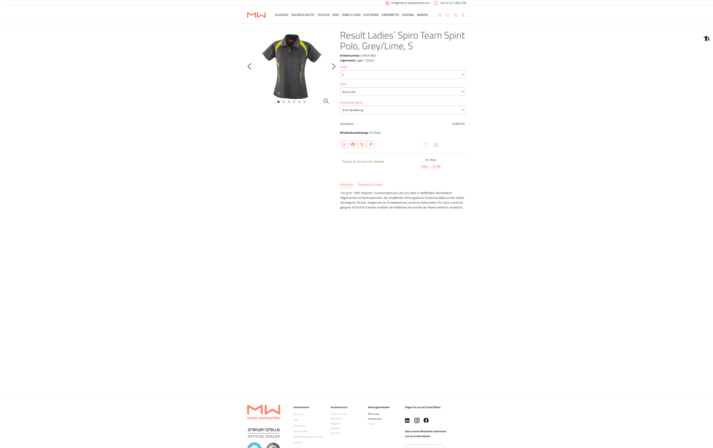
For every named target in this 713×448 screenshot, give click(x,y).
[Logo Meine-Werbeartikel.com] (256, 15)
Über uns (298, 414)
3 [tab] (289, 102)
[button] (706, 38)
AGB (296, 420)
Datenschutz (300, 431)
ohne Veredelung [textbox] (352, 110)
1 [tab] (278, 102)
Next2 (333, 66)
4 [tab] (294, 102)
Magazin (335, 423)
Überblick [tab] (346, 184)
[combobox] (403, 74)
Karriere (298, 442)
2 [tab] (284, 102)
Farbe (343, 84)
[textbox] (403, 74)
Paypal (371, 423)
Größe (344, 67)
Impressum (300, 425)
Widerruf (335, 428)
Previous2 (249, 66)
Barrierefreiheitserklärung (308, 437)
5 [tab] (299, 102)
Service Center (339, 414)
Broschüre (336, 419)
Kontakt (335, 433)
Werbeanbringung (351, 102)
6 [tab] (304, 102)
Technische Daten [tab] (370, 184)
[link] (282, 15)
